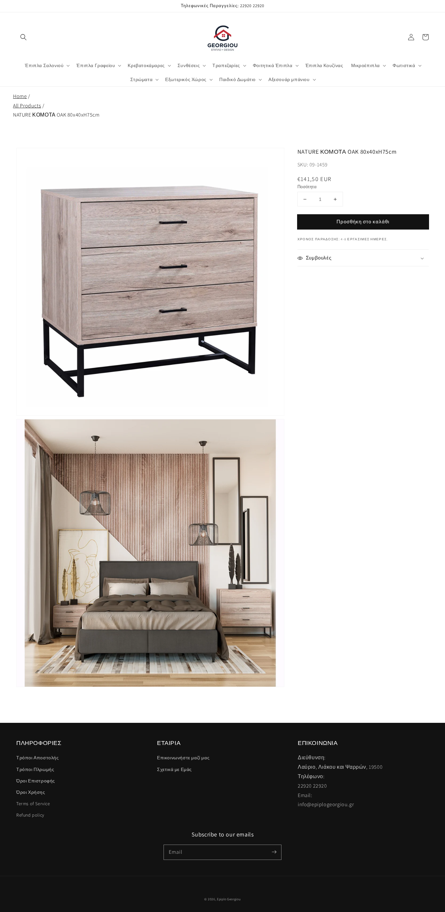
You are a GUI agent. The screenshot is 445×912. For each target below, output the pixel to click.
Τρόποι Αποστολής (37, 758)
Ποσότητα (307, 186)
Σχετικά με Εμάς (174, 769)
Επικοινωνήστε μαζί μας (183, 758)
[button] (23, 37)
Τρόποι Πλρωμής (35, 769)
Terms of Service (33, 804)
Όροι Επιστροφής (35, 781)
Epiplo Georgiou (229, 899)
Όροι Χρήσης (30, 792)
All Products (27, 105)
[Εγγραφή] (274, 852)
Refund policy (30, 815)
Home (20, 96)
